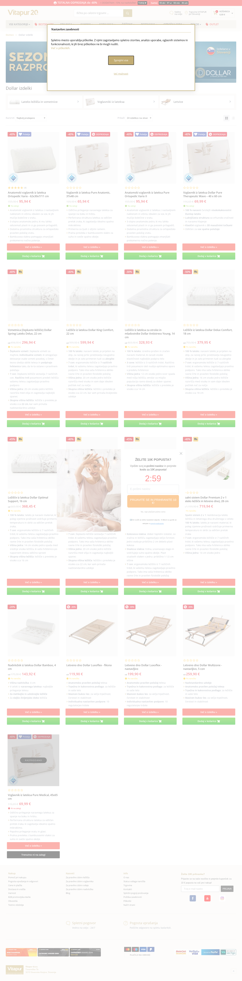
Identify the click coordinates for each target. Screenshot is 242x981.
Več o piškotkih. (60, 48)
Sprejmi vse (121, 60)
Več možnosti (121, 73)
